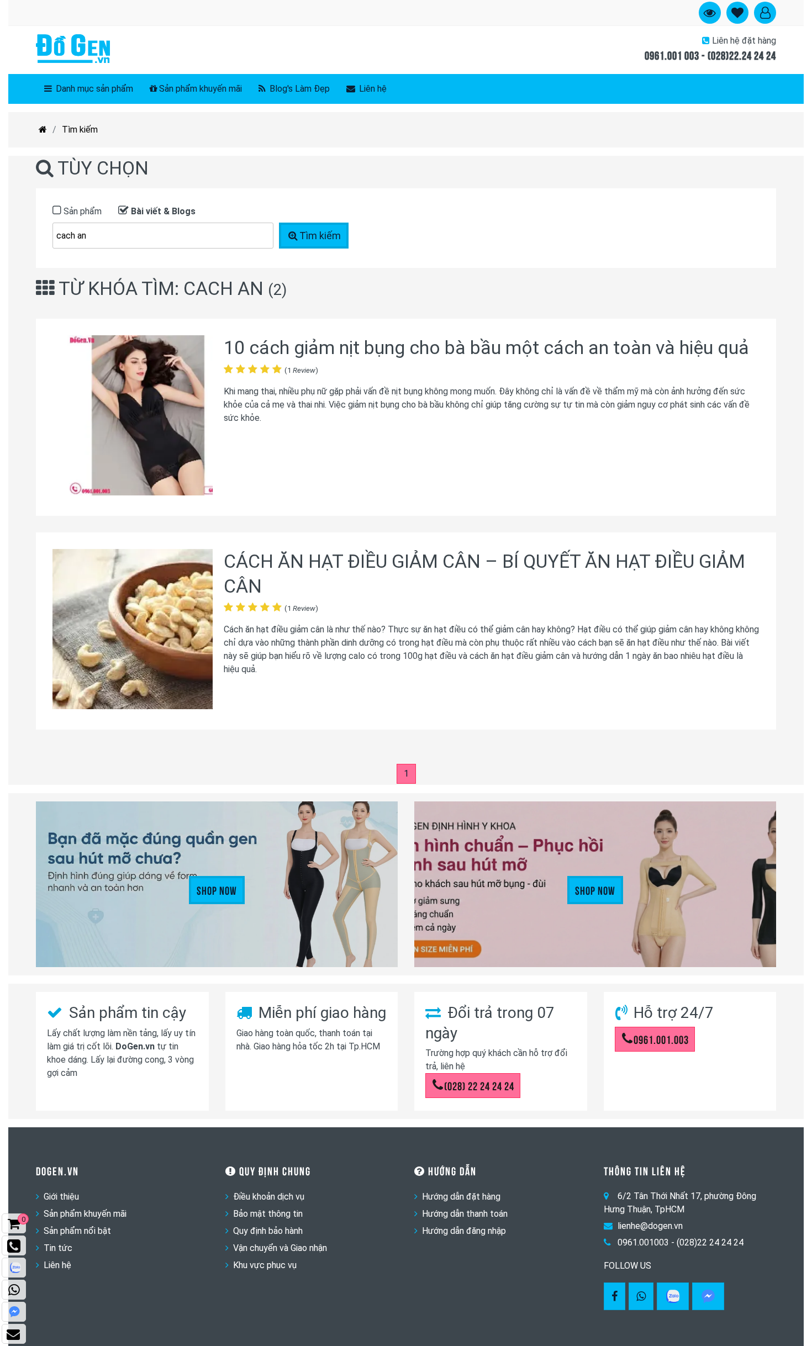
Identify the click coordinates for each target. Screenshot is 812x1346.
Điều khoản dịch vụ (268, 1196)
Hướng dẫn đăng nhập (464, 1231)
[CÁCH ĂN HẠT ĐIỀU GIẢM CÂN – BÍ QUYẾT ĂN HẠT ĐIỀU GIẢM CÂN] (132, 631)
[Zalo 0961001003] (673, 1296)
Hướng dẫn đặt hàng (461, 1196)
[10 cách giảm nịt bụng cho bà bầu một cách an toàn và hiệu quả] (132, 417)
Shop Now (217, 890)
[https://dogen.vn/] (43, 129)
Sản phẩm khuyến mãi (200, 88)
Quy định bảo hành (268, 1231)
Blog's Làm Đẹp (298, 88)
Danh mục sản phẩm (93, 88)
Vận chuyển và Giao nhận (280, 1248)
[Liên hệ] (13, 1334)
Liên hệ (372, 88)
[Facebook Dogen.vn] (614, 1296)
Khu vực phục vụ (265, 1265)
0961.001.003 (661, 1039)
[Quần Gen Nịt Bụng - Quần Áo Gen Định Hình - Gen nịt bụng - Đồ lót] (73, 49)
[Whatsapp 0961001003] (641, 1296)
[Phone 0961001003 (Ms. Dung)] (13, 1245)
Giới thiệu (61, 1196)
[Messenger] (708, 1296)
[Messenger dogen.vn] (13, 1312)
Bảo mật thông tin (268, 1213)
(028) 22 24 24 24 (479, 1085)
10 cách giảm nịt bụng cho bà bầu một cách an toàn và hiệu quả (486, 347)
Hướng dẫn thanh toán (465, 1213)
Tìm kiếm (80, 129)
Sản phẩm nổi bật (77, 1231)
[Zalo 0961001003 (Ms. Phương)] (13, 1267)
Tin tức (58, 1248)
